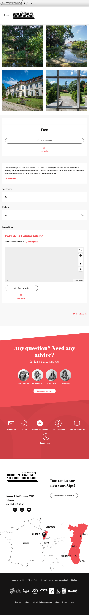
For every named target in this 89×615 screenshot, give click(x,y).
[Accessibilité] (24, 3)
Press (72, 602)
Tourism (18, 602)
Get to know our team (44, 391)
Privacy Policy (33, 580)
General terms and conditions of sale (54, 580)
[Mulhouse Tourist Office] (23, 15)
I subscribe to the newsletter (64, 495)
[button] (27, 3)
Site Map (74, 580)
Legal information (18, 580)
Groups (64, 602)
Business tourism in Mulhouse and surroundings (42, 602)
